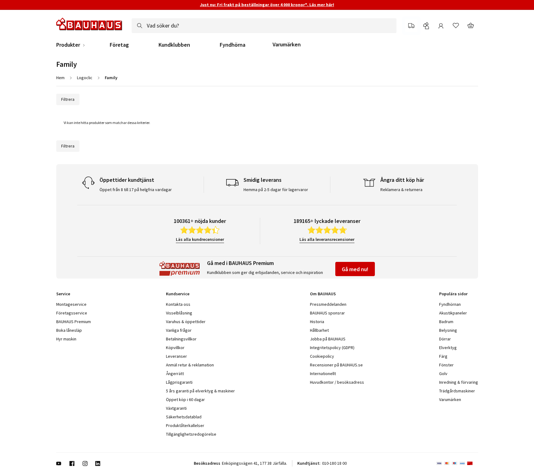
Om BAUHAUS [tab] (323, 294)
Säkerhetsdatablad (183, 417)
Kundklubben (174, 45)
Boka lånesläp (69, 330)
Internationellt (323, 373)
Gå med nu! (355, 269)
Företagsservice (71, 313)
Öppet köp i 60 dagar (185, 399)
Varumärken (287, 44)
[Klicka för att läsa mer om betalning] (457, 463)
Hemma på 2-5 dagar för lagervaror (276, 189)
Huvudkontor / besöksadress (337, 382)
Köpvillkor (175, 347)
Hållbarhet (319, 330)
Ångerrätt (175, 373)
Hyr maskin (66, 339)
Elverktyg (448, 347)
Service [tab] (63, 294)
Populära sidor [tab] (453, 294)
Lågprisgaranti (179, 382)
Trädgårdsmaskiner (457, 391)
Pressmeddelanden (328, 304)
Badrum (446, 321)
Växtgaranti (176, 408)
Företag (119, 45)
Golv (443, 373)
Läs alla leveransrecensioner (326, 239)
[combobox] (264, 25)
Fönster (446, 365)
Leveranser (176, 356)
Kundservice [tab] (177, 294)
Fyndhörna (232, 45)
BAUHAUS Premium (73, 321)
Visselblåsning (179, 313)
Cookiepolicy (322, 356)
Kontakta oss (178, 304)
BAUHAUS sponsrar (327, 313)
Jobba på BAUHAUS (327, 339)
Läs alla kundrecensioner (200, 239)
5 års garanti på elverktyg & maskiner (200, 391)
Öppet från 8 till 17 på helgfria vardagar (136, 189)
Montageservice (71, 304)
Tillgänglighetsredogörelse (191, 434)
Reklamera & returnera (401, 189)
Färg (443, 356)
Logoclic (84, 77)
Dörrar (445, 339)
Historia (317, 321)
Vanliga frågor (179, 330)
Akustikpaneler (453, 313)
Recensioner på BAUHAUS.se (336, 365)
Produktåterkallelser (185, 425)
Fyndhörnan (450, 304)
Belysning (448, 330)
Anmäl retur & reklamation (190, 365)
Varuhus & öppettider (186, 321)
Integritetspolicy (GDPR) (332, 347)
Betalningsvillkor (181, 339)
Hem (60, 77)
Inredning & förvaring (458, 382)
